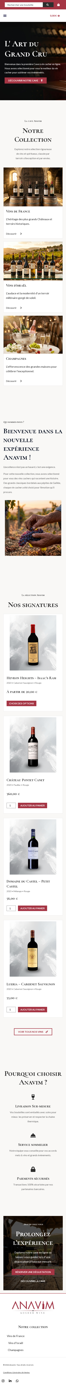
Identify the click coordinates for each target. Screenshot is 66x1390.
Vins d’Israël (15, 1343)
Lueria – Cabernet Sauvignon (31, 984)
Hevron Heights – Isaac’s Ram (31, 678)
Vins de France (18, 211)
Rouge (38, 683)
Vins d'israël (16, 285)
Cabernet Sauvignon (23, 683)
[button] (5, 15)
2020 (9, 785)
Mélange (18, 891)
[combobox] (24, 4)
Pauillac (17, 785)
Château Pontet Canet (25, 780)
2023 (9, 683)
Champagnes (16, 358)
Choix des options (21, 703)
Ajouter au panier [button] (32, 805)
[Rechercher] (48, 4)
